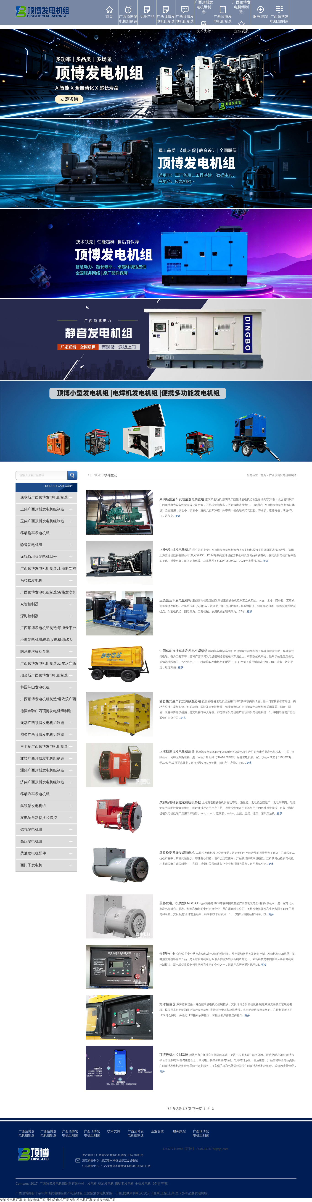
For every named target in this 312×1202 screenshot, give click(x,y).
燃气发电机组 (31, 829)
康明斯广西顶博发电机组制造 (44, 497)
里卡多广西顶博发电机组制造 (44, 746)
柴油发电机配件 (33, 853)
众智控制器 (29, 604)
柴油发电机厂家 (11, 1200)
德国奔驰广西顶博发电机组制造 (45, 711)
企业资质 (157, 1131)
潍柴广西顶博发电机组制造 (42, 758)
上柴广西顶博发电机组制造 (42, 509)
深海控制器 (29, 616)
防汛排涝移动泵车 (35, 651)
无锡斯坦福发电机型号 (38, 557)
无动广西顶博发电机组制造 (42, 723)
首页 (109, 16)
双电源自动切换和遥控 (38, 818)
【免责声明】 (160, 1183)
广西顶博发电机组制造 (128, 19)
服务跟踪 (260, 16)
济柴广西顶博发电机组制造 (42, 782)
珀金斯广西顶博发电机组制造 (44, 675)
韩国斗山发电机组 (35, 687)
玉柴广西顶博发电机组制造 (42, 521)
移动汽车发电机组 (35, 794)
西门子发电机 (31, 865)
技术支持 (113, 1131)
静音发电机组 (31, 545)
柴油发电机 (52, 1193)
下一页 (197, 1109)
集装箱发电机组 (33, 806)
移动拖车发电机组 (35, 533)
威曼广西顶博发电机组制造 (42, 735)
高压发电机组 (31, 841)
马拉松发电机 (31, 580)
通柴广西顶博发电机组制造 (42, 770)
